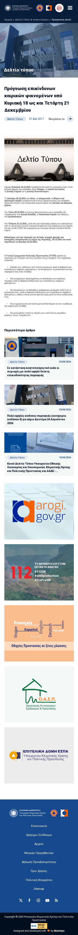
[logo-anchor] (28, 813)
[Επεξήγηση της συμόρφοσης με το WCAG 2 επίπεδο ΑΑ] (39, 925)
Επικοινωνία (39, 826)
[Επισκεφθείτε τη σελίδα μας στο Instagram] (38, 900)
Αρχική (8, 19)
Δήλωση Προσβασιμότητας (39, 862)
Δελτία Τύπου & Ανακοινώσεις (32, 19)
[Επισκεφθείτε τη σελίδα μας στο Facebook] (29, 900)
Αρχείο (39, 844)
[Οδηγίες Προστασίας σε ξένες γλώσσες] (39, 511)
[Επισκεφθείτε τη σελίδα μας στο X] (21, 900)
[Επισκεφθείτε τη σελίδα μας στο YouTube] (47, 900)
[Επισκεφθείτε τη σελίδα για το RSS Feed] (56, 900)
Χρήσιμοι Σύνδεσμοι (39, 835)
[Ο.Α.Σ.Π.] (39, 694)
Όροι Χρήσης (39, 871)
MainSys (59, 930)
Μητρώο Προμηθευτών (39, 853)
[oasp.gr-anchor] (39, 755)
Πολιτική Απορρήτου (39, 880)
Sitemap (39, 889)
